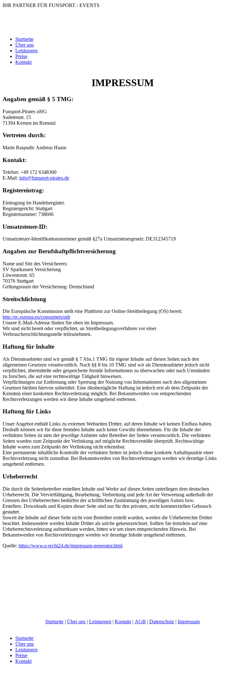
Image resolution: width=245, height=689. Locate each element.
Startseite (24, 39)
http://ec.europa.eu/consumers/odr (36, 317)
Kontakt (23, 62)
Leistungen (26, 50)
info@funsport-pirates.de (44, 178)
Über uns (24, 45)
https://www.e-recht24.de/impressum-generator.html (70, 545)
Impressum (189, 621)
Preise (21, 56)
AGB (140, 621)
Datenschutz (161, 621)
